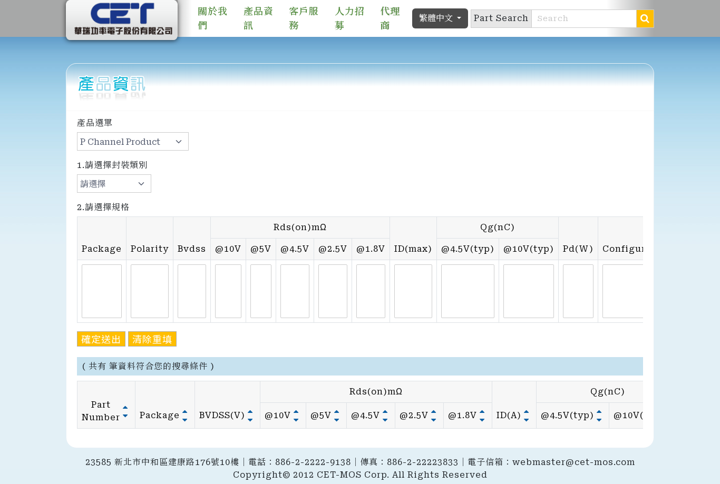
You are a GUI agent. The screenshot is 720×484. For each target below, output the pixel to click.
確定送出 (101, 338)
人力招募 (350, 18)
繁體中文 (437, 18)
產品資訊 (259, 18)
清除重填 (152, 338)
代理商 (390, 18)
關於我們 (213, 18)
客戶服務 (304, 18)
